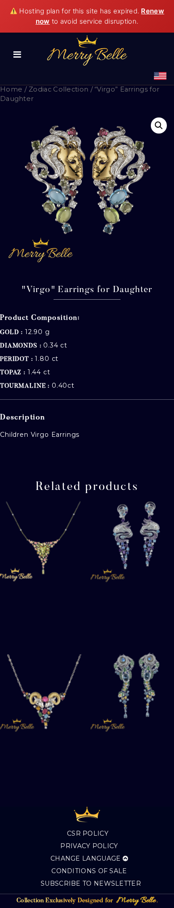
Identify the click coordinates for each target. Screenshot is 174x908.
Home (11, 89)
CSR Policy (87, 833)
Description (23, 418)
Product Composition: (40, 318)
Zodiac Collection (58, 89)
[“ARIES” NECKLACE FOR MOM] (41, 691)
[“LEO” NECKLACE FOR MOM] (41, 541)
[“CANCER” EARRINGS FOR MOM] (132, 691)
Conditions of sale (89, 871)
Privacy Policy (89, 846)
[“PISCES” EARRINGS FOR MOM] (132, 541)
